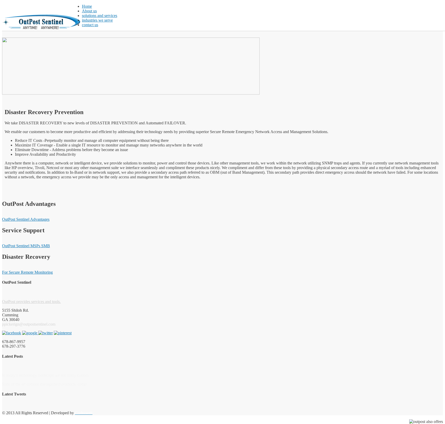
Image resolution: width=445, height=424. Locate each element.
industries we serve (97, 20)
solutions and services (99, 15)
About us (89, 11)
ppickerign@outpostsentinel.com (28, 324)
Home (87, 6)
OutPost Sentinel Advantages (25, 219)
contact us (90, 25)
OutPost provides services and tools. (31, 301)
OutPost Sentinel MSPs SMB (26, 246)
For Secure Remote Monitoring (27, 272)
